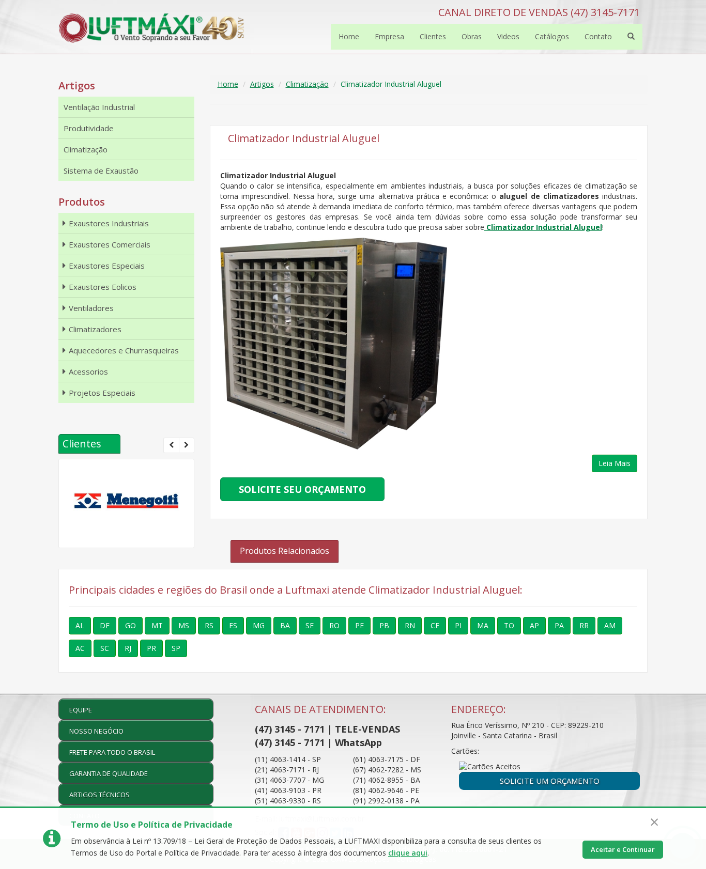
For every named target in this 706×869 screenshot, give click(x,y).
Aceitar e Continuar (623, 849)
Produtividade (89, 128)
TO (509, 625)
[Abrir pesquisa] (631, 37)
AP (534, 625)
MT (157, 625)
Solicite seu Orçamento (302, 489)
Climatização (307, 84)
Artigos (262, 84)
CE (435, 625)
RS (209, 625)
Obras (472, 36)
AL (79, 625)
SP (176, 648)
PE (359, 625)
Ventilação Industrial (99, 107)
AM (610, 625)
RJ (128, 648)
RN (410, 625)
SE (309, 625)
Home (349, 36)
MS (183, 625)
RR (584, 625)
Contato (598, 36)
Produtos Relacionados (284, 550)
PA (559, 625)
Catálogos (552, 36)
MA (482, 625)
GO (130, 625)
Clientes (433, 36)
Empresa (389, 36)
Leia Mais (614, 463)
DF (105, 625)
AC (80, 648)
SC (104, 648)
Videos (508, 36)
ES (233, 625)
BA (285, 625)
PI (458, 625)
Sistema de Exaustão (101, 170)
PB (384, 625)
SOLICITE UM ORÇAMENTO (550, 780)
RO (334, 625)
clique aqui (407, 853)
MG (259, 625)
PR (151, 648)
